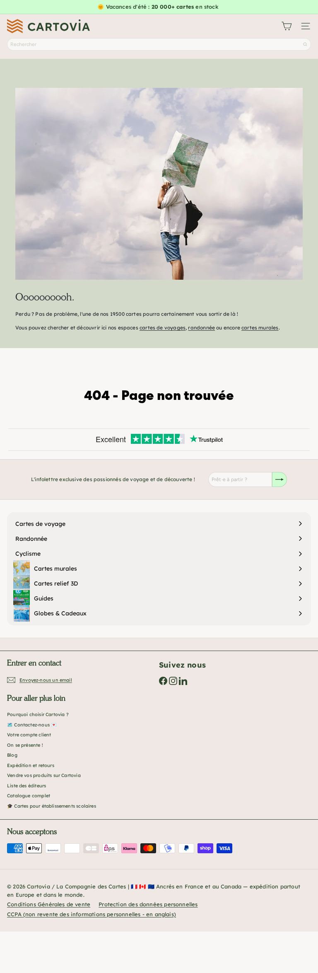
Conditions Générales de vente (48, 904)
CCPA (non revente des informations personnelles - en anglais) (91, 914)
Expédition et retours (30, 765)
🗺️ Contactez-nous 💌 (32, 725)
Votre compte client (29, 735)
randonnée (201, 327)
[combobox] (159, 44)
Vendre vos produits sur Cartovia (44, 775)
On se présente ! (25, 745)
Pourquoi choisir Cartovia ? (38, 714)
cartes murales (260, 327)
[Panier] (286, 26)
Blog (12, 755)
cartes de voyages (163, 327)
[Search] (305, 44)
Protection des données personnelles (148, 904)
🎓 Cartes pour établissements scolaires (51, 806)
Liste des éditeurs (26, 786)
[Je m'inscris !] (279, 479)
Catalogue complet (28, 796)
